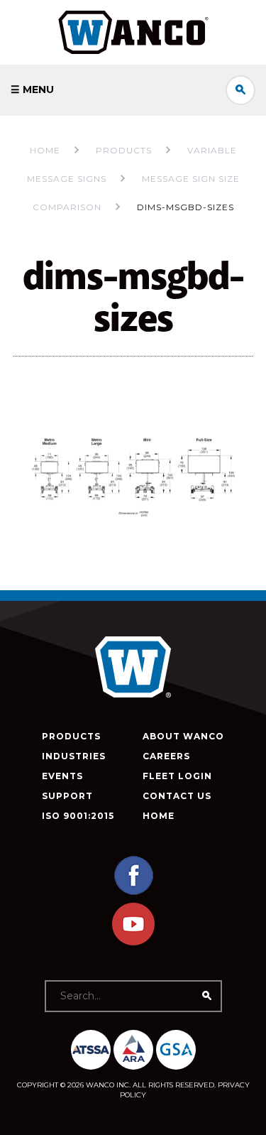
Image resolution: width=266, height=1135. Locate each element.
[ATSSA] (91, 1050)
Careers (166, 756)
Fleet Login (177, 776)
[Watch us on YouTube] (133, 942)
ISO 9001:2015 (78, 815)
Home (45, 150)
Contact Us (177, 796)
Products (71, 736)
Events (62, 776)
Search (240, 90)
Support (67, 796)
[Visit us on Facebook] (133, 893)
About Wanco (183, 736)
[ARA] (133, 1050)
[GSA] (176, 1050)
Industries (74, 756)
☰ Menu (32, 89)
